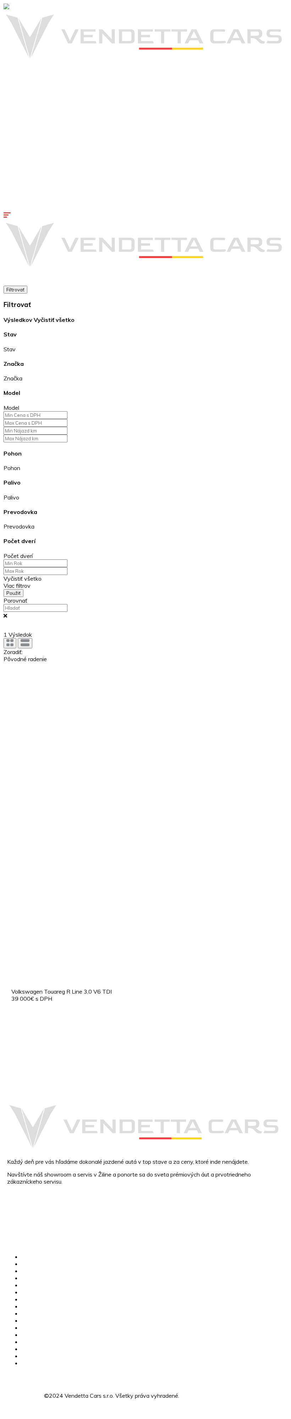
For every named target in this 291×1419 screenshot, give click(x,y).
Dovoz (12, 158)
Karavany (16, 109)
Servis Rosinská (24, 194)
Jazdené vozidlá (24, 102)
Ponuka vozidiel (23, 80)
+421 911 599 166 (32, 1208)
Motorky (14, 123)
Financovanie (20, 165)
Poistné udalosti (24, 144)
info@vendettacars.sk (35, 1222)
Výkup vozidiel (22, 173)
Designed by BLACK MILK (214, 1395)
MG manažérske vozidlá (34, 95)
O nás (28, 1341)
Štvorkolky (17, 116)
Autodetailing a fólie (29, 151)
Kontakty (15, 208)
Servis (11, 137)
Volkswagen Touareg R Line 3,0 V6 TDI (61, 991)
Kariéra (12, 201)
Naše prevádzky (24, 180)
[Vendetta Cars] (25, 7)
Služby (12, 130)
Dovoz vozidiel (40, 1306)
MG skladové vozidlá (30, 87)
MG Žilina (15, 66)
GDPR (29, 1363)
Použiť (13, 593)
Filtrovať (15, 289)
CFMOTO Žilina (23, 73)
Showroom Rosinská (30, 187)
